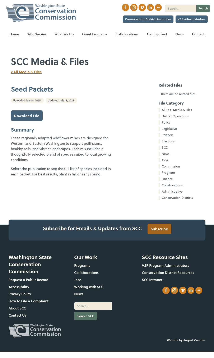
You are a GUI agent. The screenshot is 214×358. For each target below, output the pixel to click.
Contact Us (17, 315)
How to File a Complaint (28, 301)
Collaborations (86, 272)
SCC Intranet (152, 279)
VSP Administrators (192, 19)
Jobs (78, 279)
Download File (26, 115)
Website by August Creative (186, 340)
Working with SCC (88, 286)
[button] (36, 34)
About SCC (17, 308)
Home (14, 34)
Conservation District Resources (148, 19)
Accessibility (19, 286)
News (78, 294)
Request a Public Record (28, 279)
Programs (82, 265)
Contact (198, 34)
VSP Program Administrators (165, 265)
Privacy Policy (20, 294)
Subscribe (159, 228)
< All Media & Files (26, 71)
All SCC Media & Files (177, 110)
